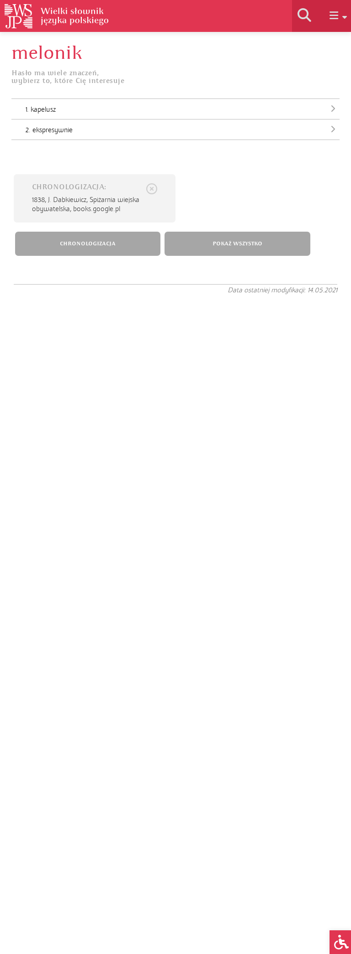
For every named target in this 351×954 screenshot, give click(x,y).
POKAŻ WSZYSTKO (237, 243)
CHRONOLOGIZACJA (88, 243)
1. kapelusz (41, 109)
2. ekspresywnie (49, 130)
